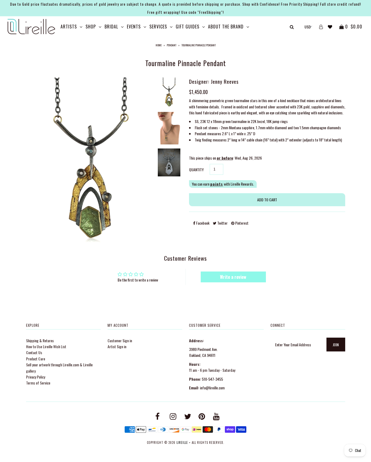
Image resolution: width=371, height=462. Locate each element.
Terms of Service (38, 383)
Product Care (35, 358)
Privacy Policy (35, 377)
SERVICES (158, 26)
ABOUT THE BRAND (226, 26)
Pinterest (241, 223)
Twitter (222, 223)
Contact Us (34, 352)
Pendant (171, 45)
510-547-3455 (212, 379)
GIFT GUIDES (187, 26)
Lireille (182, 442)
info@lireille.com (212, 387)
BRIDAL (111, 26)
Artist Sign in (117, 346)
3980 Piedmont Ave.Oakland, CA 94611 (203, 352)
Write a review (233, 277)
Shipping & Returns (40, 340)
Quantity (196, 169)
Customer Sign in (120, 340)
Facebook (202, 223)
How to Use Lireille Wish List (46, 346)
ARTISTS (69, 26)
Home (159, 45)
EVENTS (134, 26)
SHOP (91, 26)
